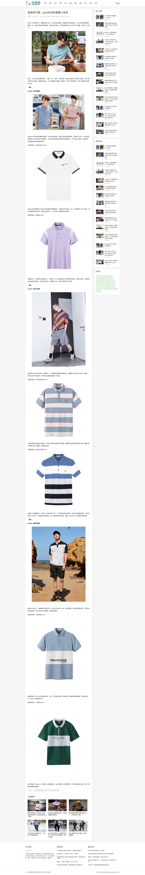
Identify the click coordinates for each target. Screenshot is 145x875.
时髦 (107, 283)
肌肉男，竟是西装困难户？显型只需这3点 (98, 857)
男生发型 (99, 278)
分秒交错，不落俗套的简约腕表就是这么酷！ (99, 865)
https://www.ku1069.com (113, 872)
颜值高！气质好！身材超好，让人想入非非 (67, 861)
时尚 (113, 281)
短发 (106, 286)
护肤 (95, 3)
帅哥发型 (99, 291)
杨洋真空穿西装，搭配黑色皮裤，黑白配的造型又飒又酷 (111, 89)
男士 (103, 283)
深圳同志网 (28, 850)
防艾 (85, 3)
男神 (107, 278)
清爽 (114, 283)
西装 (105, 276)
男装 (70, 3)
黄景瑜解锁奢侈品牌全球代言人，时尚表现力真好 (77, 814)
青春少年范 (56, 790)
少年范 (35, 790)
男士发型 (99, 283)
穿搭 (108, 276)
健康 (75, 3)
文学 (65, 3)
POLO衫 (103, 288)
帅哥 (60, 3)
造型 (106, 281)
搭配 (109, 281)
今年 (98, 286)
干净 (113, 286)
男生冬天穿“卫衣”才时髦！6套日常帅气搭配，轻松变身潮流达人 (111, 115)
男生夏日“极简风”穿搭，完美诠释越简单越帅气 (57, 814)
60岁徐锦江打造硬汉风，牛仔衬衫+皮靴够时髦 (36, 834)
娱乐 (50, 3)
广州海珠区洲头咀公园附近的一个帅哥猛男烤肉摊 (69, 850)
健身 (80, 3)
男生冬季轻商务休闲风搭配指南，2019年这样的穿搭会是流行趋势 (111, 99)
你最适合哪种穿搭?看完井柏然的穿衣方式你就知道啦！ (111, 25)
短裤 (102, 281)
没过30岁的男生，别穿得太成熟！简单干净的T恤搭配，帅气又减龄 (57, 835)
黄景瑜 (98, 281)
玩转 (46, 790)
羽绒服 (108, 288)
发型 (90, 3)
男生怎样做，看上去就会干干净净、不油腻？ (68, 853)
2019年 (98, 288)
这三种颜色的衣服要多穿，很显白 (96, 850)
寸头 (112, 276)
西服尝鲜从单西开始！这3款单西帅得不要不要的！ (111, 65)
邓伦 (116, 288)
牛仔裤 (111, 278)
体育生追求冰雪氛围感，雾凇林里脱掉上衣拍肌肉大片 (70, 865)
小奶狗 (101, 286)
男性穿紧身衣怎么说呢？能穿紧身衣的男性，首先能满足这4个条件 (37, 814)
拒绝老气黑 (41, 790)
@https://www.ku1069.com (63, 16)
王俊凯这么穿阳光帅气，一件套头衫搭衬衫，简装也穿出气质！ (111, 41)
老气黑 (50, 790)
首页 (45, 3)
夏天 (103, 278)
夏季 (109, 286)
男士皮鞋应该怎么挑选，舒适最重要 (77, 834)
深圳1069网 (105, 872)
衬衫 (110, 283)
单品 (112, 288)
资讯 (55, 3)
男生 (98, 276)
